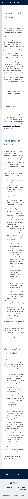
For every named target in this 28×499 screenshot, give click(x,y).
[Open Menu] (2, 2)
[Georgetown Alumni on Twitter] (14, 483)
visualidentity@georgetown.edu (12, 126)
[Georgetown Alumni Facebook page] (11, 483)
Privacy (23, 495)
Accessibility (6, 495)
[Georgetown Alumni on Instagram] (17, 483)
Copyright (15, 495)
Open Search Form (25, 2)
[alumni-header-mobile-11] (14, 3)
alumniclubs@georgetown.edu (13, 68)
